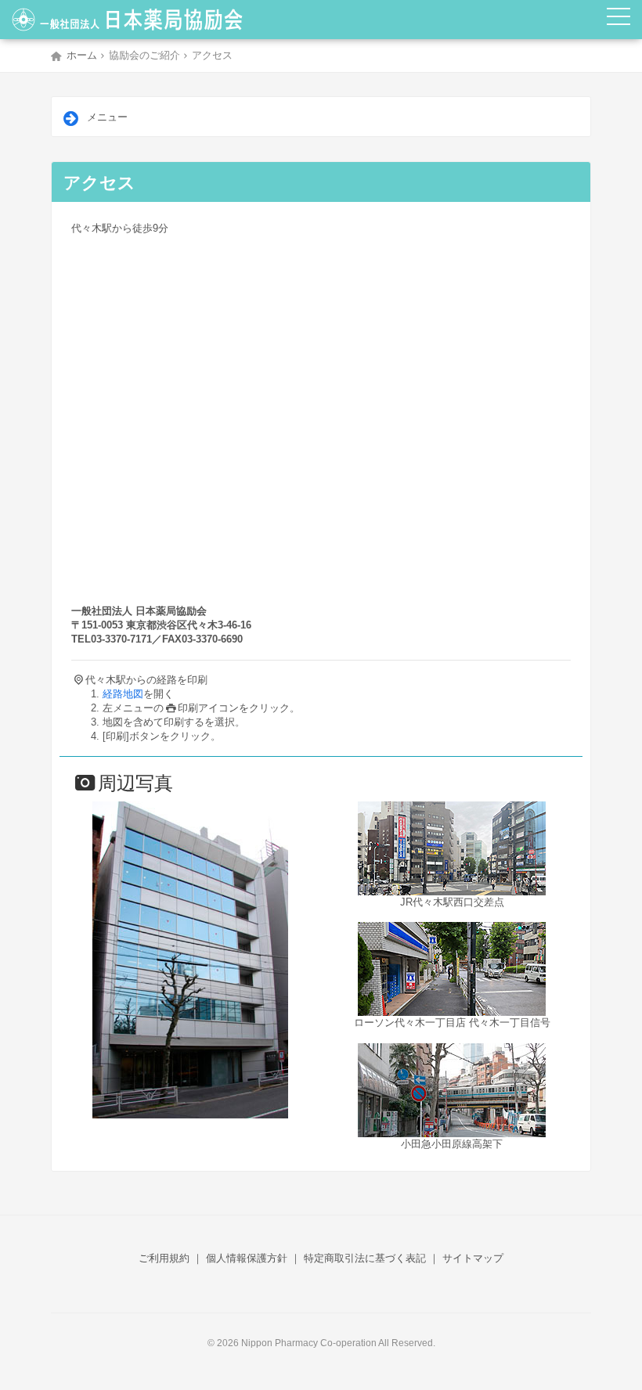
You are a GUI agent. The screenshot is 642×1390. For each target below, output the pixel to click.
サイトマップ (472, 1258)
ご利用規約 (164, 1258)
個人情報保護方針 (246, 1258)
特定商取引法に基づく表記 (365, 1258)
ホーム (82, 55)
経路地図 (123, 694)
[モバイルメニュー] (618, 19)
